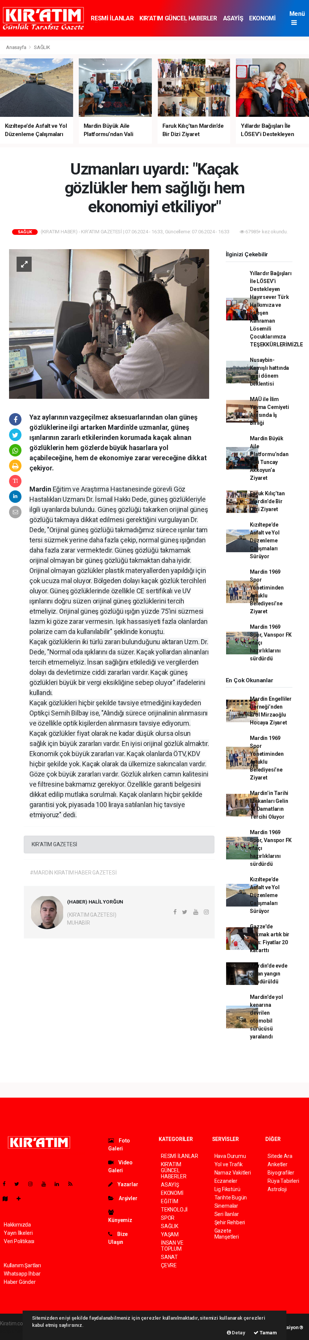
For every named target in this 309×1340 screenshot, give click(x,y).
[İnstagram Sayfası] (33, 1184)
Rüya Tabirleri (283, 1181)
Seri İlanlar (226, 1214)
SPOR (167, 1218)
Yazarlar (127, 1184)
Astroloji (277, 1189)
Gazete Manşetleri (226, 1234)
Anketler (277, 1164)
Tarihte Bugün (230, 1198)
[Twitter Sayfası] (19, 1184)
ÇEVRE (169, 1265)
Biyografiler (281, 1173)
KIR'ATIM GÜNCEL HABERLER (178, 18)
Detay (238, 1332)
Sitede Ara (280, 1156)
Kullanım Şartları (22, 1265)
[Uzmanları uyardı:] (109, 323)
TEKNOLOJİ (174, 1210)
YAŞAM (170, 1234)
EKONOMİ (262, 18)
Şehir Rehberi (229, 1222)
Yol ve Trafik (228, 1164)
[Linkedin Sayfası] (60, 1184)
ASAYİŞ (233, 18)
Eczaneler (225, 1181)
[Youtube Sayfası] (46, 1184)
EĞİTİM (169, 1201)
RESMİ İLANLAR (112, 18)
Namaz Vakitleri (232, 1173)
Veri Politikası (19, 1241)
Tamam (268, 1332)
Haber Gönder (20, 1282)
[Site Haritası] (8, 1199)
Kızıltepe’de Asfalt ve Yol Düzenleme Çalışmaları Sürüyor (265, 540)
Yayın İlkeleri (18, 1233)
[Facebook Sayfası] (7, 1184)
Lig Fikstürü (227, 1189)
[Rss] (73, 1184)
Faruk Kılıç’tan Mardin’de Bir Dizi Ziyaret (267, 501)
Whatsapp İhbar (22, 1274)
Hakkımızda (17, 1225)
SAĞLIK (42, 47)
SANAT (169, 1257)
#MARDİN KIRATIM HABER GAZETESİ (73, 873)
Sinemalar (226, 1206)
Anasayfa (16, 47)
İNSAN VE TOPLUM (172, 1246)
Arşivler (127, 1198)
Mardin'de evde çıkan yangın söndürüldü (268, 974)
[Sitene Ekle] (22, 1199)
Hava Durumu (230, 1156)
